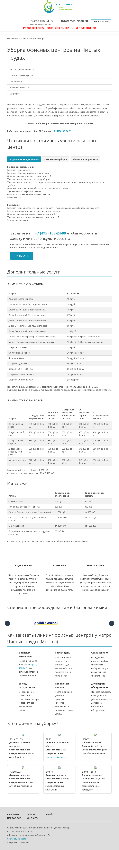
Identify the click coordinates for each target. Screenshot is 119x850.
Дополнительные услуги (22, 75)
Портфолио (13, 818)
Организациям (13, 38)
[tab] (24, 159)
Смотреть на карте (16, 838)
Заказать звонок (101, 21)
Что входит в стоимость (22, 69)
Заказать (22, 256)
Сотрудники (15, 93)
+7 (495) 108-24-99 (62, 131)
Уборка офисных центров (34, 38)
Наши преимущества (20, 87)
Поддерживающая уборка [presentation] (24, 159)
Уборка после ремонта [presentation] (85, 159)
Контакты (32, 818)
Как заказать (16, 81)
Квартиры (13, 814)
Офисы (31, 814)
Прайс (49, 814)
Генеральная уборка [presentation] (55, 159)
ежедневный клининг (55, 757)
